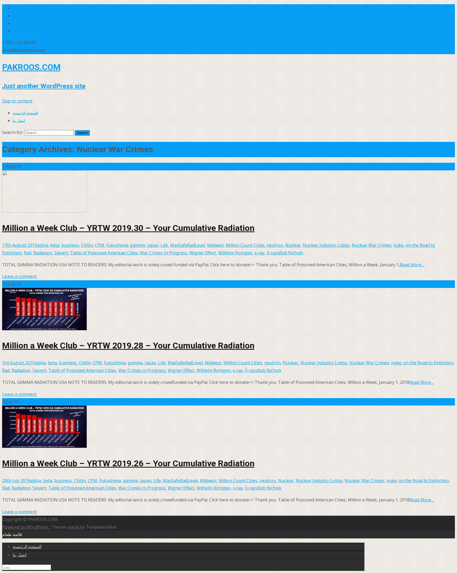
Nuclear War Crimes (371, 245)
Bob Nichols (291, 253)
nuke (399, 245)
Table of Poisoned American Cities (104, 253)
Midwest (215, 245)
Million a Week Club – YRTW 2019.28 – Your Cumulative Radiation (128, 346)
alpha (42, 245)
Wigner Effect (202, 253)
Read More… (412, 265)
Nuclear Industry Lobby (326, 245)
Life (164, 245)
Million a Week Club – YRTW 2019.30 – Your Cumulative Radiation (128, 228)
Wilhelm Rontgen (235, 253)
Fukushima (117, 245)
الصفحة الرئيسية (25, 112)
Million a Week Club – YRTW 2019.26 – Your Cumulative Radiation (128, 463)
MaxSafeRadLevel (187, 245)
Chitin (87, 245)
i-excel (73, 527)
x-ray (259, 253)
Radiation (42, 253)
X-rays (273, 253)
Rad (27, 253)
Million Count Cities (245, 245)
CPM (99, 245)
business (70, 245)
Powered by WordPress (25, 527)
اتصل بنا (19, 120)
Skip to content (17, 101)
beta (54, 245)
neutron (275, 245)
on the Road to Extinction (428, 363)
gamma (137, 245)
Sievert (61, 253)
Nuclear (293, 245)
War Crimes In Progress (163, 253)
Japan (152, 245)
